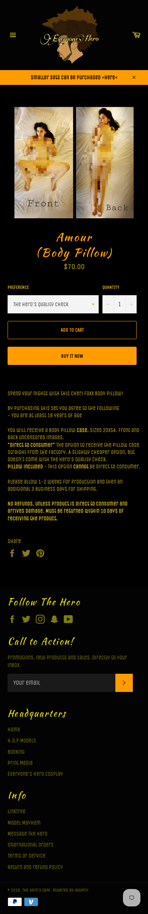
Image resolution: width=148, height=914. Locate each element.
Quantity (110, 287)
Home (14, 729)
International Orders (31, 845)
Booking (16, 752)
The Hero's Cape (36, 890)
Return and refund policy (35, 867)
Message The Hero (27, 834)
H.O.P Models (22, 740)
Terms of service (27, 856)
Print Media (20, 763)
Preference (18, 287)
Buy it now (72, 356)
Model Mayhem (24, 823)
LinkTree (16, 811)
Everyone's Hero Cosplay (35, 774)
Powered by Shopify (70, 890)
